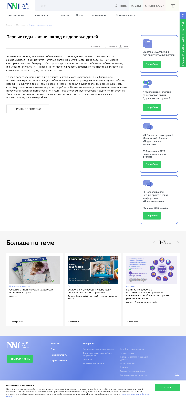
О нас (79, 15)
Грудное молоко (126, 353)
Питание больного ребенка (132, 371)
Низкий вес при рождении (131, 349)
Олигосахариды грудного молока (98, 349)
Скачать (126, 46)
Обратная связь (125, 15)
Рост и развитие (127, 363)
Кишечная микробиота (93, 363)
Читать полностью (28, 109)
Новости (64, 15)
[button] (154, 243)
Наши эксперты (99, 15)
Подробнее (152, 64)
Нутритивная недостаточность (133, 375)
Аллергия (87, 359)
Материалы (21, 25)
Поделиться (112, 46)
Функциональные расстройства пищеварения (97, 354)
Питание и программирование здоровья (133, 358)
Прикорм (123, 367)
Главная (9, 25)
